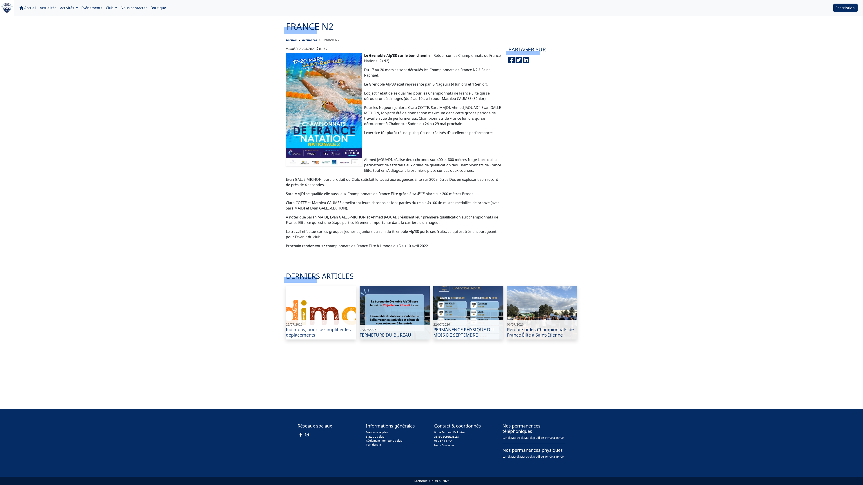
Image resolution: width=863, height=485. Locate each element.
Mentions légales (377, 432)
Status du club (375, 437)
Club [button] (110, 7)
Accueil (29, 7)
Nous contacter (134, 7)
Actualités (48, 7)
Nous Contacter (444, 445)
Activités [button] (67, 7)
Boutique (158, 7)
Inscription (845, 7)
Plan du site (373, 445)
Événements (91, 7)
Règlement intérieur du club (384, 441)
